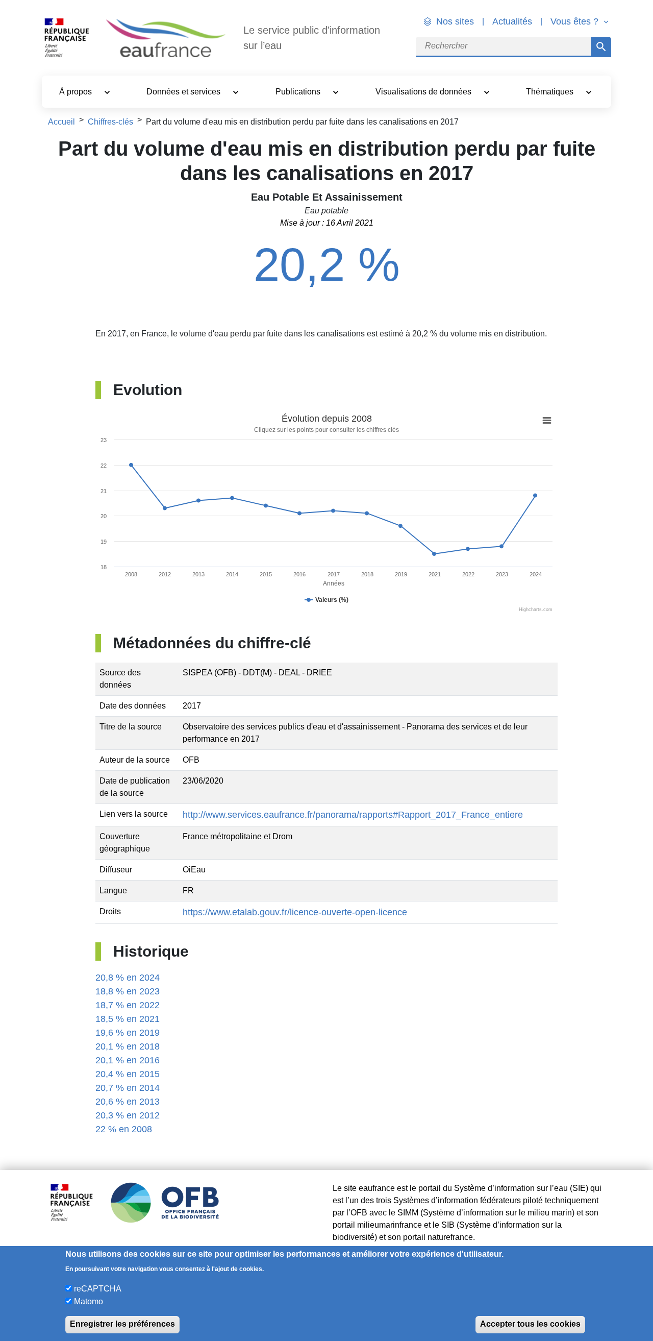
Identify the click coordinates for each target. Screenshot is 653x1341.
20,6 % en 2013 (127, 1101)
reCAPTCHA (97, 1288)
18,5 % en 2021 (127, 1019)
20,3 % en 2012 (127, 1115)
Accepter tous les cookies (530, 1324)
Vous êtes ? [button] (575, 21)
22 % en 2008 (123, 1129)
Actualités (512, 21)
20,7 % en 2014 (127, 1088)
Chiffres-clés (110, 121)
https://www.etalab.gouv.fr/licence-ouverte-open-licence (295, 912)
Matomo (88, 1301)
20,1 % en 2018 (127, 1046)
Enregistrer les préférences (122, 1324)
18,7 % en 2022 (127, 1005)
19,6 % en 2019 (127, 1033)
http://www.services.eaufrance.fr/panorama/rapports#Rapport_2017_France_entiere (353, 815)
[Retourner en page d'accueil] (165, 38)
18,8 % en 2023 (127, 991)
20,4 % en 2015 (127, 1074)
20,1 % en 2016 (127, 1060)
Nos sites (455, 21)
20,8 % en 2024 (127, 977)
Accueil (61, 121)
